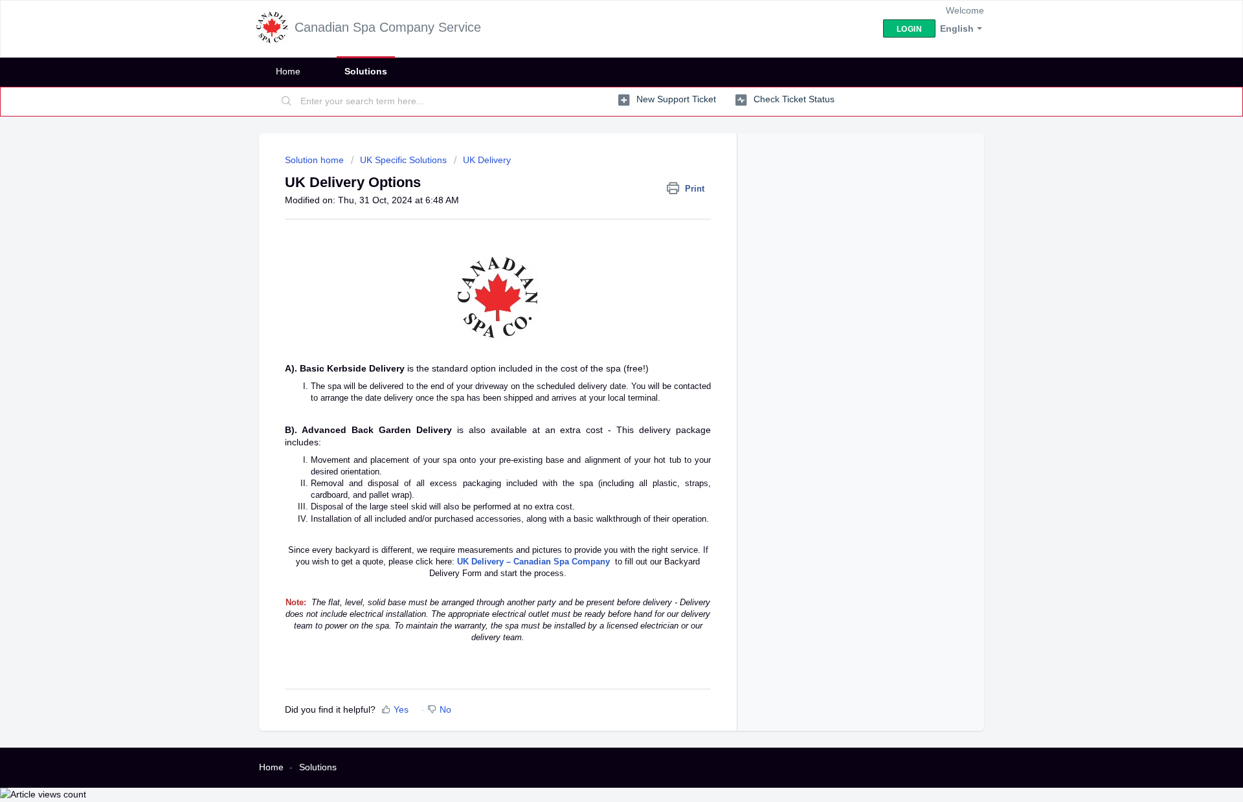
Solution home (315, 160)
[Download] (597, 232)
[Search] (287, 102)
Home (288, 71)
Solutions (365, 71)
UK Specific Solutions (403, 160)
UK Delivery (487, 160)
